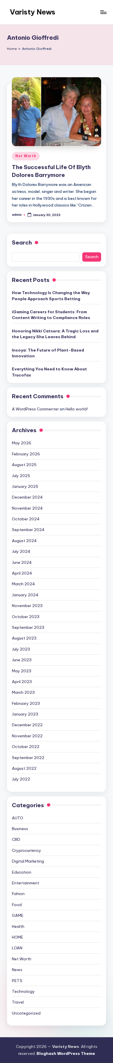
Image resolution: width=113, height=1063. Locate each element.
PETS (17, 980)
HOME (17, 937)
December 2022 (27, 724)
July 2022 (21, 779)
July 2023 (21, 649)
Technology (23, 991)
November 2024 (27, 508)
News (17, 969)
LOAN (17, 947)
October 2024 (26, 518)
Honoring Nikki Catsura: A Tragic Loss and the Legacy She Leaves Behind (55, 333)
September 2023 (28, 627)
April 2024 (22, 573)
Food (17, 904)
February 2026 (26, 454)
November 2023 (27, 605)
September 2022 (28, 757)
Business (20, 828)
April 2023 (22, 681)
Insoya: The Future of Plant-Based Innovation (48, 352)
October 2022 (25, 746)
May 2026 (21, 443)
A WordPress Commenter (35, 409)
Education (21, 872)
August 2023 (24, 638)
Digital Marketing (28, 861)
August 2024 (24, 540)
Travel (18, 1002)
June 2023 (22, 659)
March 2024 (23, 583)
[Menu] (103, 12)
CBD (16, 839)
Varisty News (32, 12)
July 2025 (21, 475)
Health (18, 926)
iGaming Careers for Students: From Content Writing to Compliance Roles (51, 314)
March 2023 (23, 692)
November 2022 (27, 735)
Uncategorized (26, 1013)
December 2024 (27, 497)
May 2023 (21, 670)
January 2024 (25, 594)
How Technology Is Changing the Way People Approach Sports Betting (51, 295)
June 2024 (22, 562)
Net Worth (25, 156)
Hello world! (76, 409)
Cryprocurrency (26, 850)
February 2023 (26, 703)
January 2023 (25, 714)
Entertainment (25, 882)
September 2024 (28, 529)
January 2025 (25, 486)
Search (22, 242)
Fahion (18, 893)
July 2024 (21, 551)
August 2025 (24, 464)
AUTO (17, 818)
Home (12, 49)
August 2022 (24, 768)
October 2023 (25, 616)
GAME (17, 915)
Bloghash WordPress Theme (66, 1053)
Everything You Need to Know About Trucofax (49, 371)
